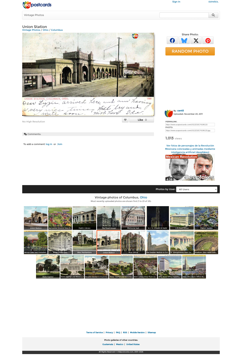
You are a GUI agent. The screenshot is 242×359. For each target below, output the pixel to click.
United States (133, 344)
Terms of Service (94, 332)
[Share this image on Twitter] (196, 40)
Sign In (176, 1)
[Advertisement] (190, 82)
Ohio (45, 29)
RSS (125, 332)
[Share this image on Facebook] (172, 40)
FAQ (118, 332)
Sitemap (152, 332)
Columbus (57, 29)
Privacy (109, 332)
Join (59, 144)
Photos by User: (165, 189)
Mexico (119, 344)
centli (180, 110)
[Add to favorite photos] (125, 119)
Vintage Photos (34, 15)
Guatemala (107, 344)
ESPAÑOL (213, 1)
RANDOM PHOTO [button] (190, 51)
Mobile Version (137, 332)
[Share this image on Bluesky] (184, 40)
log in (49, 144)
